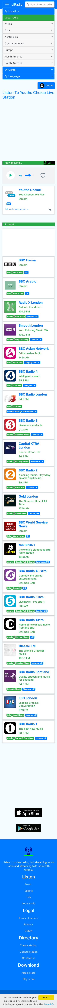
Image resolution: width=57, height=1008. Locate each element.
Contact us (28, 958)
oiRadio (16, 4)
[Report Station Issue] (50, 209)
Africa (8, 23)
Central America (14, 43)
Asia (7, 30)
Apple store (28, 972)
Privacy (28, 924)
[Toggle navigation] (7, 4)
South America (13, 63)
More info (49, 1004)
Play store (28, 979)
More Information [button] (16, 209)
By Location (12, 11)
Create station (28, 945)
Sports (29, 890)
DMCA (28, 930)
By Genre (10, 69)
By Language (12, 76)
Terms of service (28, 918)
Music (28, 884)
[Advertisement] (28, 130)
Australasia (11, 37)
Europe (9, 50)
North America (13, 56)
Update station (29, 951)
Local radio (11, 17)
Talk (28, 897)
